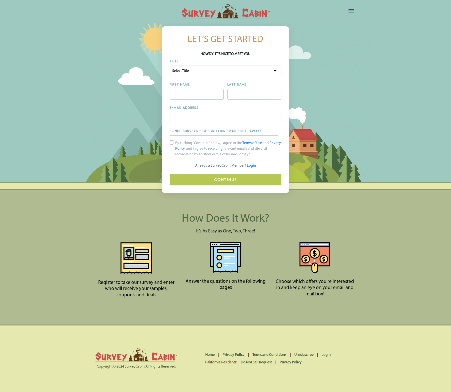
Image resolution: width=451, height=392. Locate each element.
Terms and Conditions (269, 355)
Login (251, 166)
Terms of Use (252, 143)
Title (174, 61)
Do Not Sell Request (256, 362)
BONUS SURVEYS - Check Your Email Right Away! (215, 131)
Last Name (237, 84)
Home (210, 355)
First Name (180, 84)
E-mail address (184, 107)
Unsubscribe (304, 355)
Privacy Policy (234, 355)
